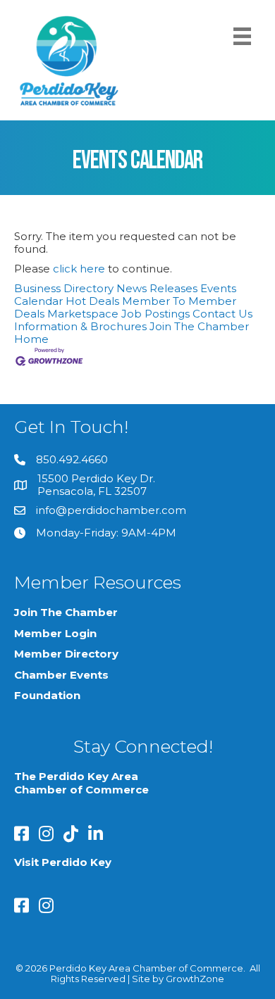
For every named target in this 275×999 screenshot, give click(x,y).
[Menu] (242, 36)
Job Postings (155, 313)
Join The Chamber (199, 326)
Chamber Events (61, 674)
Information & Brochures (80, 326)
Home (31, 339)
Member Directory (66, 653)
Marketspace (82, 313)
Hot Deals (92, 301)
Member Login (55, 633)
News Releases (156, 288)
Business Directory (64, 288)
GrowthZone (195, 978)
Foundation (47, 695)
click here (79, 268)
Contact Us (222, 313)
